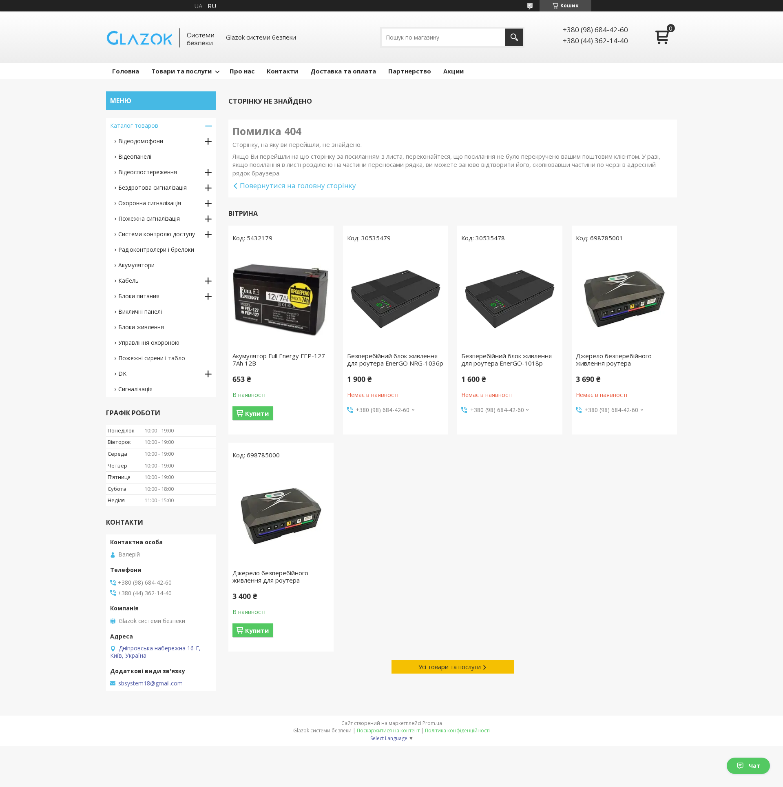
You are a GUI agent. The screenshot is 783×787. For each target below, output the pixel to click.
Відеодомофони (140, 141)
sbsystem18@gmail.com (150, 683)
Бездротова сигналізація (152, 187)
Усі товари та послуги (449, 667)
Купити (257, 413)
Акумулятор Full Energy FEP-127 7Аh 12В (278, 359)
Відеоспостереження (147, 172)
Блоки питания (138, 296)
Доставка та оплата (343, 71)
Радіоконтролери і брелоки (156, 249)
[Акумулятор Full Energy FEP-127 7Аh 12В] (281, 299)
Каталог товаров (134, 125)
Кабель (128, 280)
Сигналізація (135, 389)
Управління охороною (148, 342)
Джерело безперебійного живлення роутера (614, 359)
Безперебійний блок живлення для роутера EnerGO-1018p (506, 359)
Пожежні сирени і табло (151, 358)
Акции (453, 71)
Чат (754, 765)
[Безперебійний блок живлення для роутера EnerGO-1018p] (509, 299)
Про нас (242, 71)
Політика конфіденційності (457, 730)
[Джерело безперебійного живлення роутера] (624, 299)
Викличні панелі (140, 311)
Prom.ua (432, 723)
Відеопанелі (134, 156)
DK (122, 373)
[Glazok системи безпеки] (161, 37)
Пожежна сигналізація (149, 218)
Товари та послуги (181, 71)
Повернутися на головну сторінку (298, 185)
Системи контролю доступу (156, 234)
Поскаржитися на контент (388, 730)
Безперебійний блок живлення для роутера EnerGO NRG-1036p (395, 359)
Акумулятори (136, 265)
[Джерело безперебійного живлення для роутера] (281, 516)
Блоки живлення (141, 327)
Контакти (282, 71)
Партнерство (409, 71)
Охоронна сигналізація (149, 203)
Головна (125, 71)
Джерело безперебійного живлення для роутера (270, 576)
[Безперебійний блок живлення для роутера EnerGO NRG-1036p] (395, 299)
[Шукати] (514, 37)
